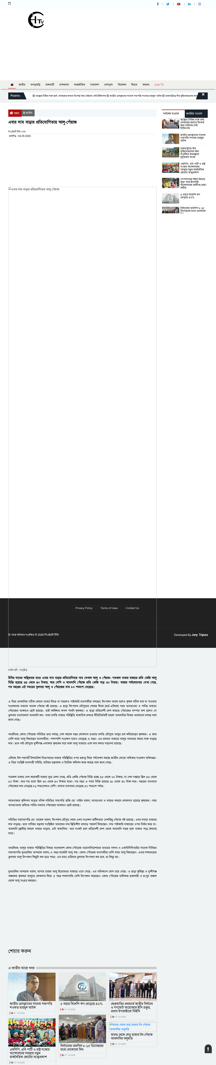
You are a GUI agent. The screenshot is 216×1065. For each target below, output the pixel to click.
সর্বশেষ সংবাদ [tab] (171, 114)
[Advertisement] (108, 53)
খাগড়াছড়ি (35, 85)
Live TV (159, 85)
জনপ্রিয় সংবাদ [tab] (194, 114)
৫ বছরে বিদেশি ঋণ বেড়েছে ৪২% (81, 1004)
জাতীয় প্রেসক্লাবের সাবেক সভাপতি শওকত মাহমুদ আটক (123, 96)
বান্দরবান (64, 85)
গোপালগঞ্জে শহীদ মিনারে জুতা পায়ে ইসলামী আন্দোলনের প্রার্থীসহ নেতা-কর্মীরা (193, 183)
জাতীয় (22, 85)
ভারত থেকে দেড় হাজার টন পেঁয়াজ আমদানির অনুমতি (132, 1037)
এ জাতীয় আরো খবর (21, 968)
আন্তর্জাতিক (79, 85)
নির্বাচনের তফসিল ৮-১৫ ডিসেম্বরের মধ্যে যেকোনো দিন (81, 1048)
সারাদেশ (94, 85)
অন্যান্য (145, 85)
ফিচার (134, 85)
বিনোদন (122, 85)
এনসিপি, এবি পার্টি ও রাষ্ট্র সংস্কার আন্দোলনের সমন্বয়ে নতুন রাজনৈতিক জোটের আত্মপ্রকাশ (30, 1053)
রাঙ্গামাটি (50, 85)
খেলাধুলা (108, 85)
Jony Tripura (200, 635)
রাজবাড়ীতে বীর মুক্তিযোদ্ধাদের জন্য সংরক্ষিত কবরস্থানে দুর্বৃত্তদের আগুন (189, 153)
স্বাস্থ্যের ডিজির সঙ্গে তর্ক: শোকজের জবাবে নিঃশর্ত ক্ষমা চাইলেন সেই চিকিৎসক (58, 96)
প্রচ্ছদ (16, 113)
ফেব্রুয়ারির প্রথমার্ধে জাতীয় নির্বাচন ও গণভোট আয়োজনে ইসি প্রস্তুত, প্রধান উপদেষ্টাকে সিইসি (132, 1008)
